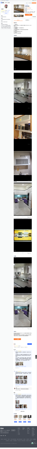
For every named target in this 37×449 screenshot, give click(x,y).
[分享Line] (34, 16)
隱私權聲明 (33, 434)
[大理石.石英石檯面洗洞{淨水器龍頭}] (16, 416)
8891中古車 (19, 440)
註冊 (29, 429)
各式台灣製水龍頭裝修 (21, 418)
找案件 (23, 429)
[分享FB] (33, 16)
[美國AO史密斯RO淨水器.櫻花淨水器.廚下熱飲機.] (25, 416)
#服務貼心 (22, 366)
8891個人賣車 (23, 440)
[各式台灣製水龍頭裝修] (20, 416)
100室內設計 (7, 440)
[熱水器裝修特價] (29, 416)
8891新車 (11, 440)
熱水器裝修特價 (30, 418)
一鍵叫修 (29, 14)
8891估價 (27, 440)
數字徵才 (33, 435)
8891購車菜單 (15, 440)
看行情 (18, 430)
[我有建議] (36, 357)
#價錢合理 (20, 366)
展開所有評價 (22, 411)
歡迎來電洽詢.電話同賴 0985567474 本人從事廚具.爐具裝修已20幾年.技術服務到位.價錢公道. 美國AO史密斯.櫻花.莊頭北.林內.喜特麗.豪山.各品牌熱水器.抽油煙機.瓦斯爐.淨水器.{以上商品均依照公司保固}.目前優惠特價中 (6, 27)
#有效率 (25, 366)
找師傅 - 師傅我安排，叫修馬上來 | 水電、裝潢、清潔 (2, 2)
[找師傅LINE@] (5, 435)
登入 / (28, 429)
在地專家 (19, 433)
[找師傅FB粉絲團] (3, 435)
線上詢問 (13, 430)
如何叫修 (19, 429)
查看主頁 (6, 13)
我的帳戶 (28, 430)
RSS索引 (19, 434)
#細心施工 (17, 366)
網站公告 (33, 430)
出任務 (30, 440)
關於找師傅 (33, 429)
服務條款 (33, 433)
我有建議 (28, 433)
